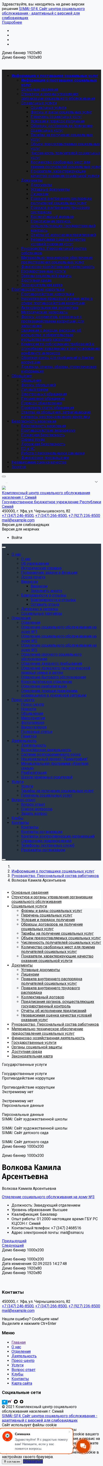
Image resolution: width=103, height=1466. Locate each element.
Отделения (21, 1351)
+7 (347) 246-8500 (18, 1306)
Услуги (17, 1365)
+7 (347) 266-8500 (51, 1306)
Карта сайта (21, 1383)
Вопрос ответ (23, 1369)
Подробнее (12, 22)
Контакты (20, 1378)
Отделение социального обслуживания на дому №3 (48, 1197)
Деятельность (24, 1356)
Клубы (17, 1374)
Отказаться (33, 1461)
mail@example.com (18, 1310)
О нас (16, 1347)
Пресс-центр (22, 1360)
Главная (18, 1342)
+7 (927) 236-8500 (84, 1306)
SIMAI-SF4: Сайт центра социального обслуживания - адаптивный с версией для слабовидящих (43, 13)
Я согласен (12, 1461)
